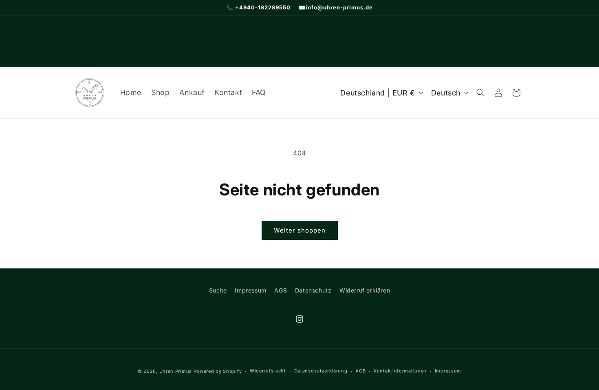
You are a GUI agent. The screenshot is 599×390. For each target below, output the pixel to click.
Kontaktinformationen (400, 371)
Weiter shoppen (300, 230)
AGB (280, 290)
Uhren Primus (175, 371)
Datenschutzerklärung (321, 371)
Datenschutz (313, 290)
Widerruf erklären (364, 290)
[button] (480, 93)
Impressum (250, 290)
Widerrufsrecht (268, 371)
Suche (218, 290)
